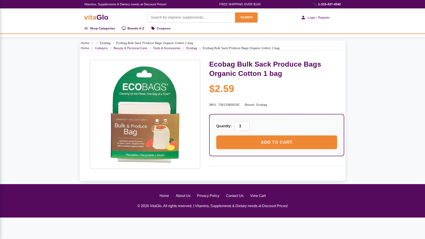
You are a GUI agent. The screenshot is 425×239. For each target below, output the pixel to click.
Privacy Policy (208, 196)
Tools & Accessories (167, 48)
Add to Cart (277, 142)
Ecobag (105, 43)
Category (101, 48)
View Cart (258, 196)
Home (85, 43)
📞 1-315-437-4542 (327, 4)
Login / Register (319, 17)
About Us (183, 196)
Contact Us (234, 196)
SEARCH (246, 17)
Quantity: (224, 126)
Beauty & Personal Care (130, 48)
